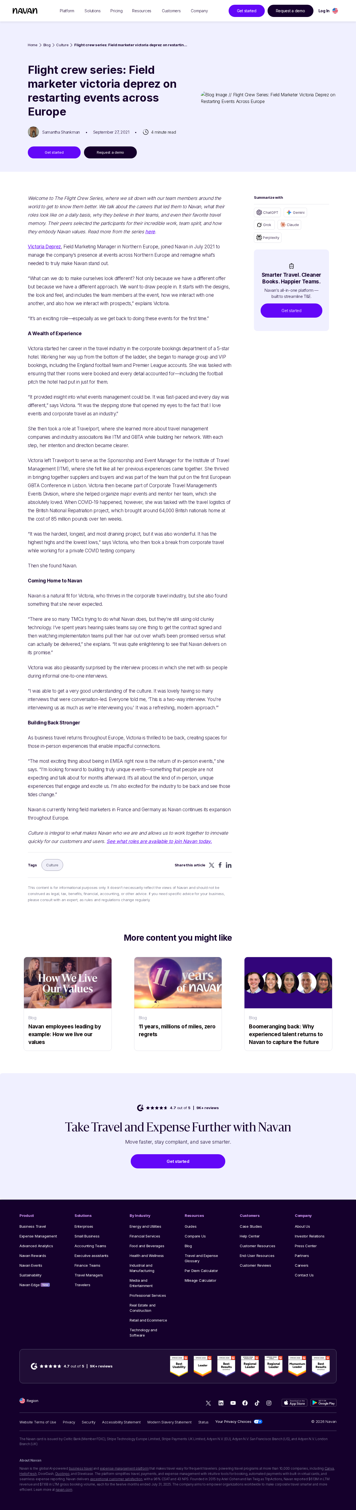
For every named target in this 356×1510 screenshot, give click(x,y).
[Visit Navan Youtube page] (233, 1403)
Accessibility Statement (121, 1422)
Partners (302, 1255)
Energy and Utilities (145, 1226)
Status (203, 1422)
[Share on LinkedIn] (229, 865)
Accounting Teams (90, 1246)
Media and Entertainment (141, 1283)
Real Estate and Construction (142, 1308)
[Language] (335, 10)
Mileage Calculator (200, 1280)
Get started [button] (246, 10)
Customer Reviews (255, 1265)
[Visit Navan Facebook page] (245, 1403)
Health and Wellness (147, 1255)
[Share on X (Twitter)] (211, 865)
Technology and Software (143, 1332)
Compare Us (195, 1236)
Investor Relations (309, 1236)
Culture (62, 45)
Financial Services (145, 1236)
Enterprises (84, 1226)
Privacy (69, 1422)
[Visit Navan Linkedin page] (221, 1403)
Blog (47, 45)
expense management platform (124, 1468)
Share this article (190, 865)
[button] (291, 310)
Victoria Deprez (44, 246)
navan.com (64, 1489)
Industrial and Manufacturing (142, 1268)
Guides (190, 1226)
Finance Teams (87, 1265)
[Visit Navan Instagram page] (269, 1403)
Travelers (82, 1285)
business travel (81, 1468)
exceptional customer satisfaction (116, 1479)
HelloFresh (28, 1474)
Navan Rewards (32, 1255)
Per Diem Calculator (201, 1270)
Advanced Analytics (36, 1246)
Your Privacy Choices (233, 1421)
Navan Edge (33, 1285)
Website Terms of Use (37, 1422)
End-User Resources (257, 1255)
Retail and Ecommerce (148, 1320)
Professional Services (148, 1295)
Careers (301, 1265)
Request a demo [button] (290, 10)
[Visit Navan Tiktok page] (257, 1403)
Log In (324, 10)
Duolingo (62, 1474)
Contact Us (304, 1275)
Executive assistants (91, 1255)
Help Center (250, 1236)
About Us (302, 1226)
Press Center (306, 1246)
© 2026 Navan (324, 1421)
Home (33, 45)
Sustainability (30, 1275)
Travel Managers (89, 1275)
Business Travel (32, 1226)
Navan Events (30, 1265)
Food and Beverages (147, 1246)
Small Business (87, 1236)
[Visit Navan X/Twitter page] (209, 1404)
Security (88, 1422)
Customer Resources (257, 1246)
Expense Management (38, 1236)
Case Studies (251, 1226)
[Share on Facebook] (220, 865)
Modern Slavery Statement (169, 1422)
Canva (329, 1468)
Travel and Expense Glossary (201, 1258)
